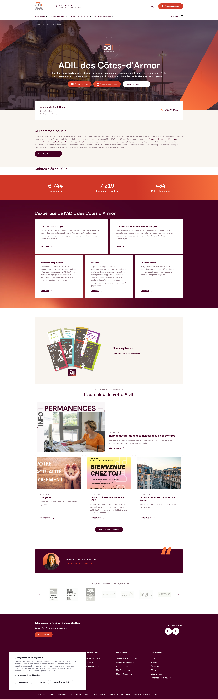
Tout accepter (23, 682)
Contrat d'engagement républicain (146, 694)
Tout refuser (41, 682)
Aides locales (122, 666)
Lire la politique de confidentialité (27, 675)
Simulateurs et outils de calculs (129, 658)
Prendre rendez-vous (108, 84)
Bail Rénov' (96, 262)
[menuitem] (177, 16)
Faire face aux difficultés (161, 678)
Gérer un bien (156, 674)
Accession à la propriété (52, 262)
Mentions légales (100, 694)
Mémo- (124, 674)
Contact (87, 694)
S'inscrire (42, 634)
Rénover (154, 670)
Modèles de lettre (123, 670)
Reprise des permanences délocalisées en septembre (142, 435)
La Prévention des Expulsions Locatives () (137, 226)
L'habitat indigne (148, 262)
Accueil (37, 25)
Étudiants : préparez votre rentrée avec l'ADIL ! (107, 498)
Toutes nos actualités (90, 666)
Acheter (154, 662)
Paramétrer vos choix (61, 682)
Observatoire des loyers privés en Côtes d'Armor (158, 498)
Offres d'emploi (40, 694)
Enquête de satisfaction (58, 694)
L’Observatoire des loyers (52, 226)
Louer (153, 658)
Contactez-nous (81, 84)
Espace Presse (75, 694)
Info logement (45, 497)
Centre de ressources (125, 662)
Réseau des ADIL (88, 662)
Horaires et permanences (136, 84)
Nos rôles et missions (47, 154)
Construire (155, 666)
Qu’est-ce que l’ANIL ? (91, 658)
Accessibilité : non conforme (119, 694)
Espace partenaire (172, 6)
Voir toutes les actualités (109, 529)
